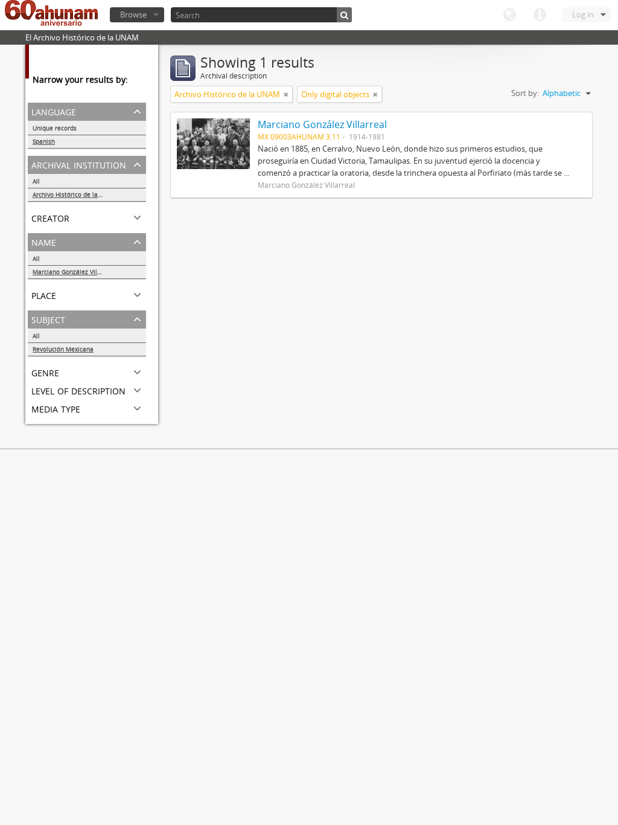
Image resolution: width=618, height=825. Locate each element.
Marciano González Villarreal (74, 272)
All (36, 181)
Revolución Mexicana (63, 349)
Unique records (55, 128)
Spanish (44, 141)
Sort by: (525, 93)
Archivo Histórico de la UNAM (75, 194)
